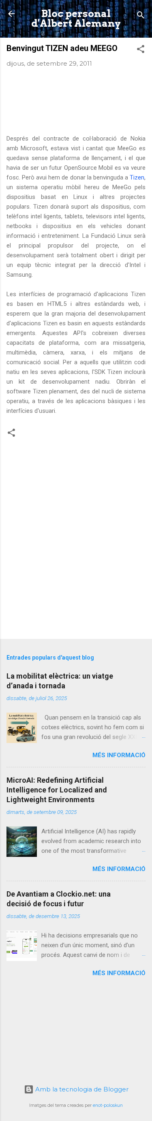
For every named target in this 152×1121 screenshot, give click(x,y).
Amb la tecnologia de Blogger (81, 1089)
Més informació (119, 755)
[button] (141, 50)
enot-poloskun (108, 1105)
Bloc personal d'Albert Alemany (76, 18)
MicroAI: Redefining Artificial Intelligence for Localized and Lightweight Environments (56, 790)
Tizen (137, 177)
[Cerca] (141, 16)
